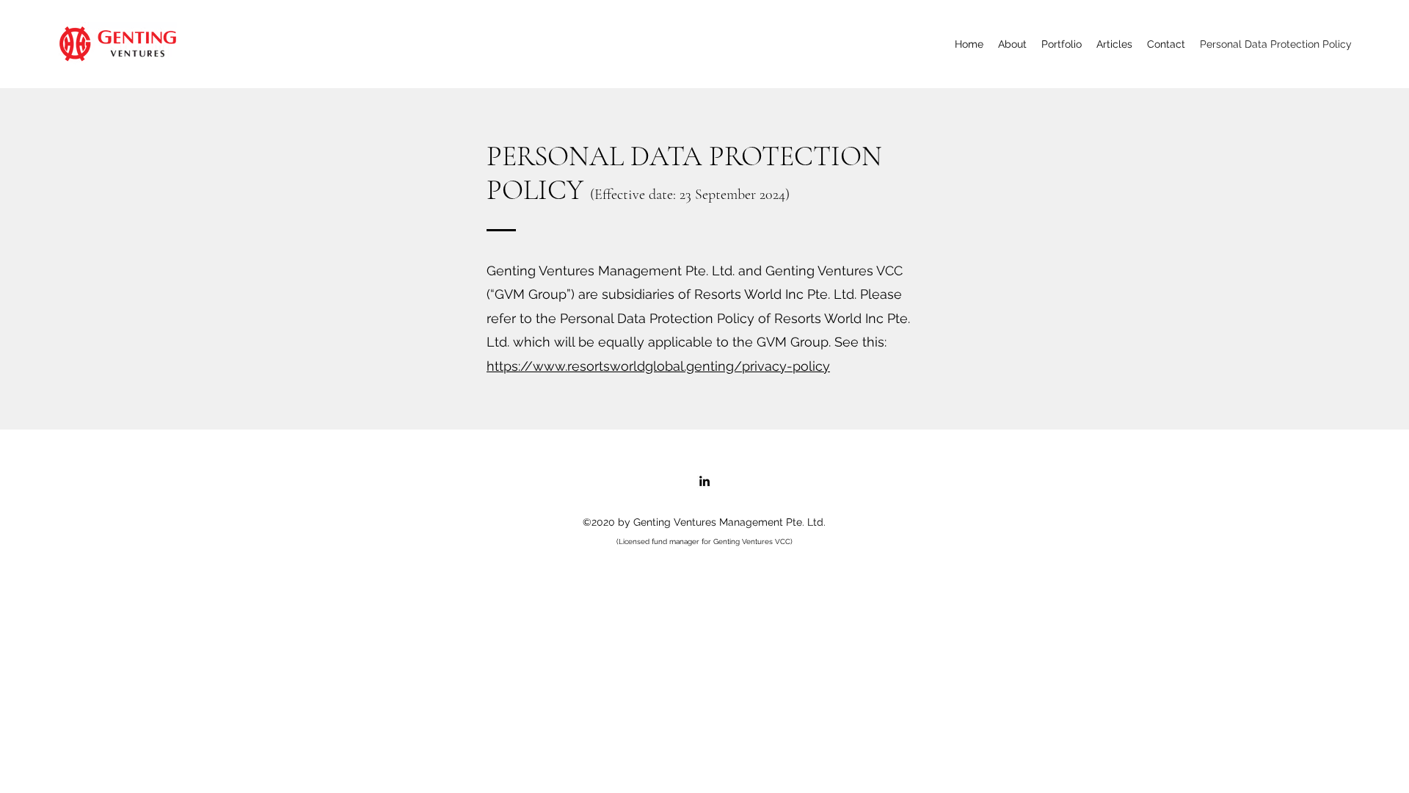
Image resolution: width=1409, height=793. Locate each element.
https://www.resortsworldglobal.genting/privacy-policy (658, 366)
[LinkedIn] (704, 481)
